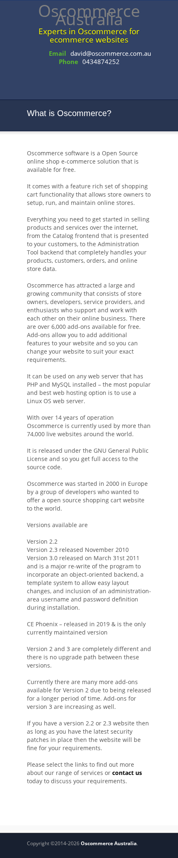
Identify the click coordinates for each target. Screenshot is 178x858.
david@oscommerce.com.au (110, 53)
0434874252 (101, 61)
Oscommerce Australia (109, 843)
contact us (127, 773)
